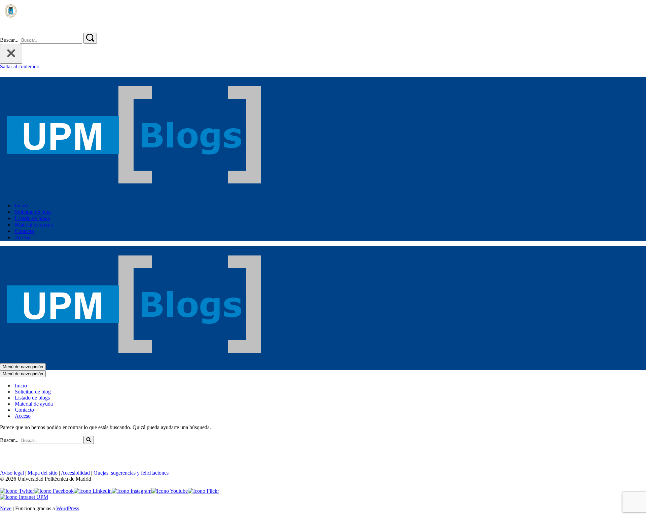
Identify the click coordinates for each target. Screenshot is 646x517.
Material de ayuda (34, 225)
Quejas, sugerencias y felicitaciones (131, 473)
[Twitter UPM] (17, 491)
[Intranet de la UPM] (24, 497)
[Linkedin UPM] (93, 491)
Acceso (23, 237)
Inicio (21, 205)
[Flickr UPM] (203, 491)
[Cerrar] (11, 54)
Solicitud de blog (33, 212)
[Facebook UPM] (54, 491)
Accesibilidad (75, 473)
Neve (5, 508)
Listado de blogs (32, 218)
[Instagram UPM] (131, 491)
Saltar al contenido (19, 66)
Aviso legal (12, 473)
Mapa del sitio (43, 473)
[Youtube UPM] (169, 491)
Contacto (24, 231)
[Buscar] (4, 29)
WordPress (67, 508)
